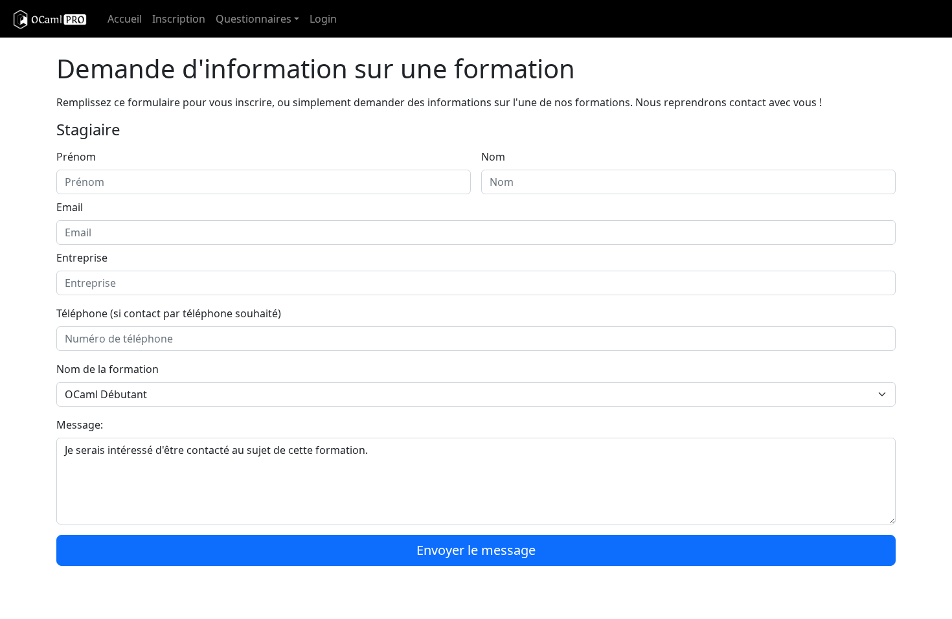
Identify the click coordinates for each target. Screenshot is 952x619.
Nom (493, 157)
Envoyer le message (476, 550)
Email (69, 207)
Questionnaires (253, 19)
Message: (79, 425)
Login (323, 19)
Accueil (125, 19)
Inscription (178, 19)
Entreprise (82, 258)
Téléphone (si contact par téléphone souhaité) (168, 313)
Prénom (76, 157)
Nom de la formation (107, 369)
